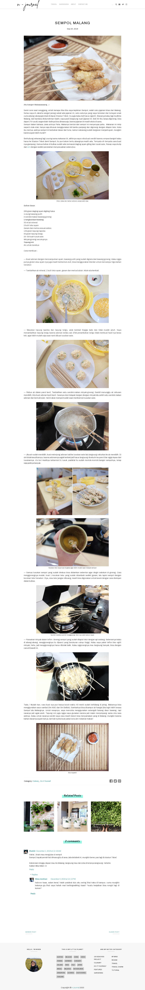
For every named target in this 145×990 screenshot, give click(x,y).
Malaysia (67, 968)
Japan (80, 965)
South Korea (81, 972)
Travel (54, 4)
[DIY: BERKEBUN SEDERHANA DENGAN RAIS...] (106, 816)
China (76, 957)
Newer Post (30, 932)
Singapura (61, 972)
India (67, 965)
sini (28, 147)
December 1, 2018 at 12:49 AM (48, 851)
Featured (98, 969)
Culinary (36, 781)
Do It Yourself (45, 781)
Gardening (64, 4)
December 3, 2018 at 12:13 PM (63, 879)
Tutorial (115, 970)
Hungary (77, 961)
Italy (73, 965)
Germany (68, 961)
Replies (35, 875)
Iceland (60, 965)
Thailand (60, 976)
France (59, 961)
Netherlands (78, 968)
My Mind (115, 956)
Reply (31, 869)
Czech (83, 957)
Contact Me (83, 4)
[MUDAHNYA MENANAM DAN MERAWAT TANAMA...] (39, 816)
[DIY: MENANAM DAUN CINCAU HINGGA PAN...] (72, 816)
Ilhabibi (32, 851)
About (73, 4)
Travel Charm (117, 967)
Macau (59, 968)
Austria (60, 957)
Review (114, 960)
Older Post (114, 932)
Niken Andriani (41, 879)
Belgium (69, 957)
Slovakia (71, 972)
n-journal (76, 988)
